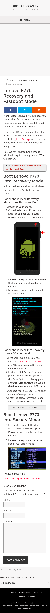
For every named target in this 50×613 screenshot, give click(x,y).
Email (7, 510)
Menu (27, 19)
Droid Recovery (25, 6)
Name (7, 499)
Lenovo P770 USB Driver (30, 361)
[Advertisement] (25, 49)
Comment (9, 521)
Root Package (23, 139)
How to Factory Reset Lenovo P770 (21, 478)
